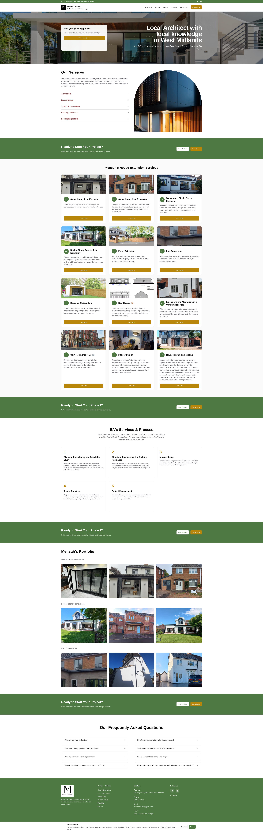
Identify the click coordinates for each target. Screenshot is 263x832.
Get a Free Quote (84, 38)
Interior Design (67, 100)
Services (147, 7)
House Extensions (104, 790)
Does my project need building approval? (80, 757)
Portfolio (165, 7)
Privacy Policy (165, 827)
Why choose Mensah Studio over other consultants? (156, 748)
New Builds (102, 796)
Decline (183, 827)
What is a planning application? (76, 740)
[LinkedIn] (201, 1)
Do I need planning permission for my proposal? (82, 748)
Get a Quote (196, 149)
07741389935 (139, 800)
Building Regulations (69, 119)
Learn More (83, 218)
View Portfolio (182, 149)
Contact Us (183, 7)
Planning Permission (69, 113)
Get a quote (196, 7)
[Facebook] (197, 1)
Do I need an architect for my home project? (153, 757)
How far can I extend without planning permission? (155, 740)
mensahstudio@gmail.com (143, 807)
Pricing (157, 7)
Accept (192, 827)
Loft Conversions (104, 793)
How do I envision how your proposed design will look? (85, 765)
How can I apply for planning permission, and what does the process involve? (165, 765)
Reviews (174, 7)
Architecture (66, 94)
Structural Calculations (70, 106)
